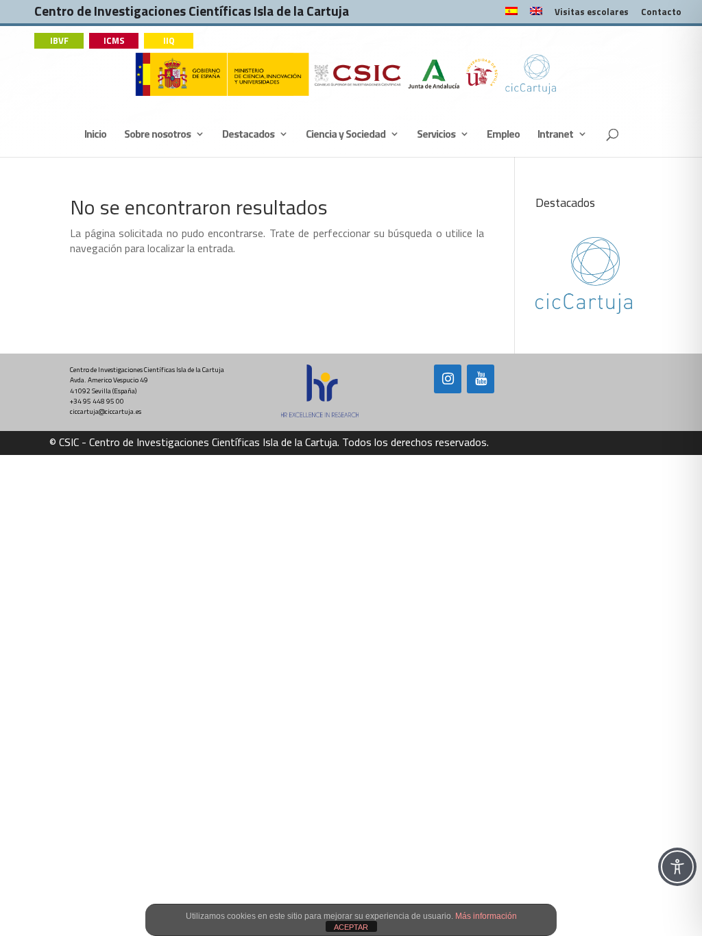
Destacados (248, 135)
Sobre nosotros (157, 135)
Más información (486, 916)
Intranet (555, 135)
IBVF (59, 40)
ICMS (114, 40)
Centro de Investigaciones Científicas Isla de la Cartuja (191, 14)
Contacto (661, 13)
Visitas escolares (592, 13)
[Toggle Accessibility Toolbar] (677, 867)
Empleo (503, 135)
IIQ (169, 40)
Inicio (95, 135)
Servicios (436, 135)
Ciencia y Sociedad (345, 135)
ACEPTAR (351, 927)
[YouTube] (480, 379)
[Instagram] (447, 379)
